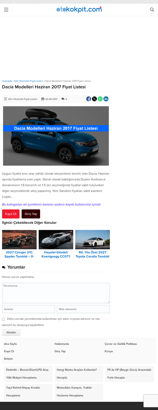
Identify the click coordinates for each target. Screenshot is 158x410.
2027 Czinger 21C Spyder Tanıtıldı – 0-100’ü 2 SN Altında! (19, 256)
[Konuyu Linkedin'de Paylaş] (105, 98)
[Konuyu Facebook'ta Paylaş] (88, 98)
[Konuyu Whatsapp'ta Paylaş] (100, 98)
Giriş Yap (31, 214)
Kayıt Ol (10, 214)
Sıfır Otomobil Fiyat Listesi (28, 81)
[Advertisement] (79, 48)
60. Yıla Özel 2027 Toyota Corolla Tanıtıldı (92, 254)
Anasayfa (7, 81)
